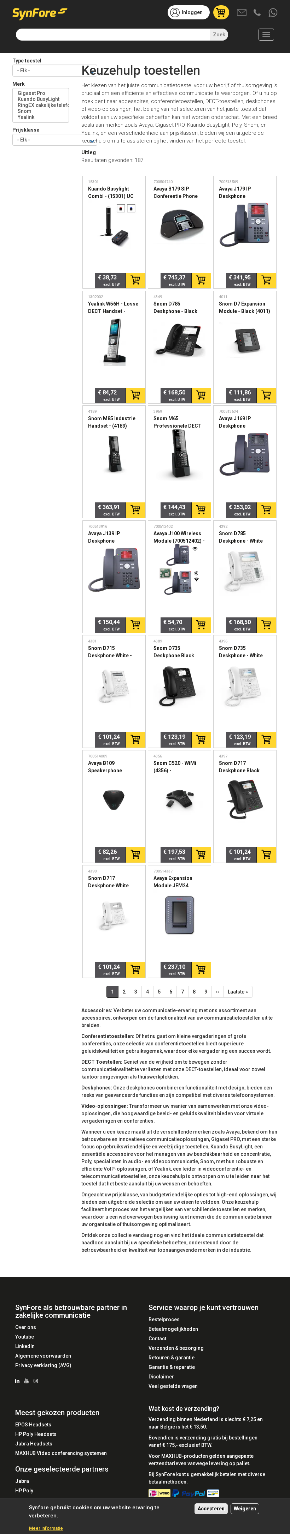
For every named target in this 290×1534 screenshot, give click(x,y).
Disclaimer (161, 1376)
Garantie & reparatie (172, 1367)
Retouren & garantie (172, 1357)
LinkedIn (25, 1346)
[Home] (42, 11)
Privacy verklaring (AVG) (43, 1365)
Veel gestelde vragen (173, 1386)
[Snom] (40, 111)
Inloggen (192, 12)
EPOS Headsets (33, 1424)
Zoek (219, 34)
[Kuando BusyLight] (40, 99)
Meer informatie (46, 1528)
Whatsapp (273, 13)
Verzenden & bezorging (176, 1348)
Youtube (24, 1337)
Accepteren (211, 1508)
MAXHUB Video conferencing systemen (61, 1453)
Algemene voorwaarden (43, 1356)
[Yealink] (40, 117)
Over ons (25, 1327)
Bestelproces (164, 1319)
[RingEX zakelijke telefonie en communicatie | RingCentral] (40, 105)
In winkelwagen (136, 280)
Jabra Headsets (33, 1444)
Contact (157, 1338)
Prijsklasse (25, 130)
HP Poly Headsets (36, 1434)
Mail (242, 13)
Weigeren (245, 1508)
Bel (258, 13)
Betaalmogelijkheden (173, 1329)
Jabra (22, 1481)
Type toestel (26, 61)
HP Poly (24, 1490)
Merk (18, 84)
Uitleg (88, 152)
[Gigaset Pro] (40, 93)
